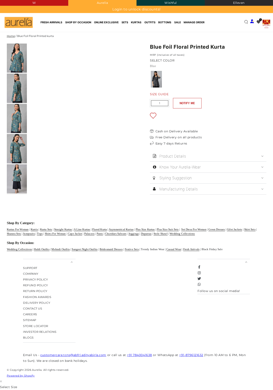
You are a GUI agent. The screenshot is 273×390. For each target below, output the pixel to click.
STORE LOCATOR (35, 325)
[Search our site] (246, 22)
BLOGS (28, 337)
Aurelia (102, 3)
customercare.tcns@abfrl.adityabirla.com (73, 355)
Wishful (170, 3)
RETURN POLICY (35, 291)
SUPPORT (30, 267)
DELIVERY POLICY (36, 302)
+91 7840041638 (139, 355)
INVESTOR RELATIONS (40, 331)
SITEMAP (29, 320)
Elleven (239, 3)
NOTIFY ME (187, 103)
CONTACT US (32, 308)
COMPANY (30, 273)
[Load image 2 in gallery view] (17, 88)
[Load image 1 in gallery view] (17, 58)
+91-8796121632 (191, 355)
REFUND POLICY (35, 285)
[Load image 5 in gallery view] (17, 178)
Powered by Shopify (21, 375)
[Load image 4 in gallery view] (17, 148)
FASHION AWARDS (37, 296)
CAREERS (30, 314)
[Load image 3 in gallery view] (17, 118)
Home (11, 36)
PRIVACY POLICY (35, 279)
